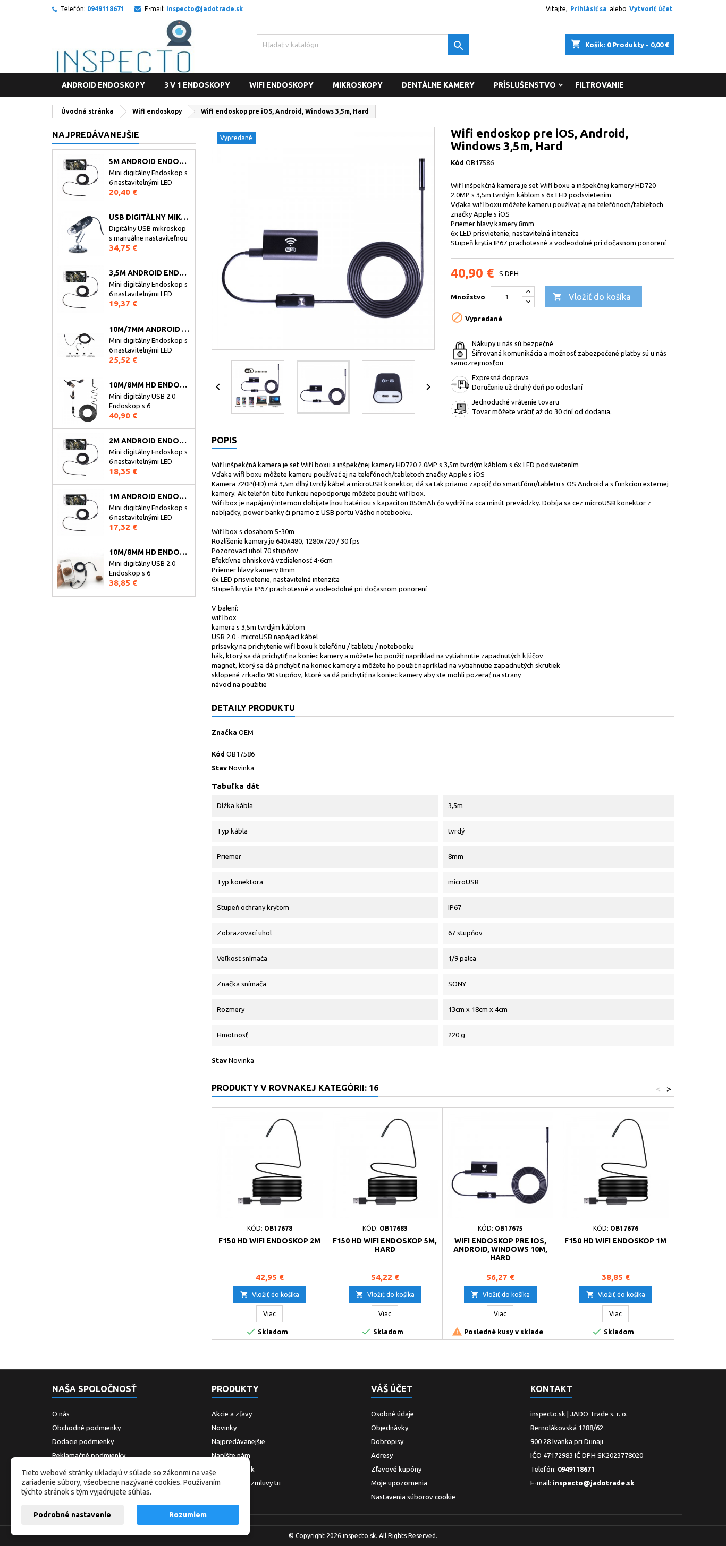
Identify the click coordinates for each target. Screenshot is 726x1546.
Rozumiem (188, 1514)
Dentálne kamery (438, 85)
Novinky (224, 1427)
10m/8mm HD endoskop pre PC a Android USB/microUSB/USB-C (150, 552)
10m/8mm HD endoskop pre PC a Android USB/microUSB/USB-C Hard (150, 385)
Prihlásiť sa (588, 8)
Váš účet (391, 1389)
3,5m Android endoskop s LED (150, 273)
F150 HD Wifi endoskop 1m (615, 1240)
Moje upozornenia (399, 1483)
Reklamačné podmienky (88, 1455)
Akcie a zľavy (232, 1414)
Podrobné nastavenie (72, 1514)
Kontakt (551, 1389)
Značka (224, 732)
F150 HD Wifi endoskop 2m (269, 1240)
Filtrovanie (599, 85)
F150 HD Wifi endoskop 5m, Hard (385, 1244)
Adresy (382, 1455)
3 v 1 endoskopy (197, 85)
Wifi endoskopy (281, 85)
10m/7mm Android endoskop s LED (150, 329)
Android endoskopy (103, 85)
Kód (457, 162)
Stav (219, 767)
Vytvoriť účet (651, 8)
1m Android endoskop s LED (150, 496)
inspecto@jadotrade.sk (204, 8)
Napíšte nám (231, 1455)
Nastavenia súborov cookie (413, 1496)
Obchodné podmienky (86, 1427)
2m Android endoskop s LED (150, 440)
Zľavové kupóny (396, 1469)
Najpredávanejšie (95, 135)
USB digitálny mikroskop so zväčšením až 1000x (150, 217)
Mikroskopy (358, 85)
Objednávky (389, 1427)
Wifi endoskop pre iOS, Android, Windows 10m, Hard (500, 1249)
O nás (61, 1414)
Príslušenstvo (525, 85)
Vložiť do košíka (592, 297)
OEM (246, 732)
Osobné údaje (392, 1414)
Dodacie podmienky (83, 1441)
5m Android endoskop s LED (150, 161)
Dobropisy (387, 1441)
